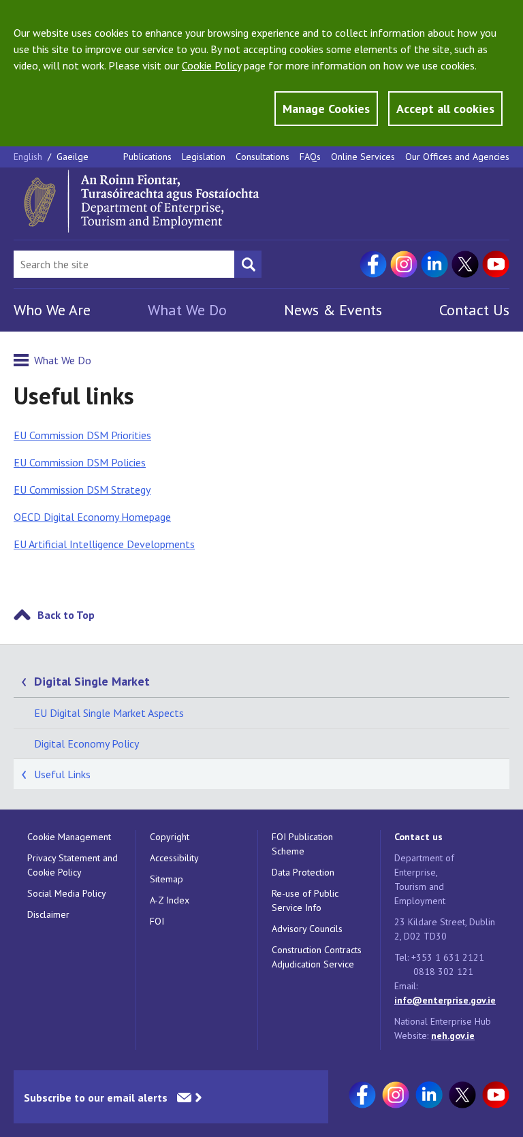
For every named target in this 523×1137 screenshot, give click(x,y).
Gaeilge (73, 156)
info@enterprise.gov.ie (445, 1000)
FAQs (310, 156)
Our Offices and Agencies (457, 156)
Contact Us (474, 309)
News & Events (333, 309)
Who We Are (52, 309)
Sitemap (166, 879)
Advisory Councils (307, 929)
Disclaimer (48, 914)
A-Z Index (169, 900)
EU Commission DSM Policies (80, 462)
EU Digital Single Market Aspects (109, 713)
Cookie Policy (211, 65)
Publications (147, 156)
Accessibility (174, 858)
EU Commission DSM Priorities (82, 435)
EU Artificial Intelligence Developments (104, 544)
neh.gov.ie (453, 1035)
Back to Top (66, 615)
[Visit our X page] (465, 264)
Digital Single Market (92, 681)
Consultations (262, 156)
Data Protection (303, 872)
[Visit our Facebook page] (373, 264)
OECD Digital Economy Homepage (92, 517)
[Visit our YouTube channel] (495, 264)
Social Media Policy (66, 893)
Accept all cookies (445, 108)
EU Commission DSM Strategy (82, 489)
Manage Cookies (326, 108)
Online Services (363, 156)
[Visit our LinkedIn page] (434, 264)
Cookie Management (69, 837)
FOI (157, 921)
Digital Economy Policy (86, 743)
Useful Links (62, 774)
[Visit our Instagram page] (403, 264)
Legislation (203, 156)
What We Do (187, 309)
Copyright (169, 837)
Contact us (418, 837)
